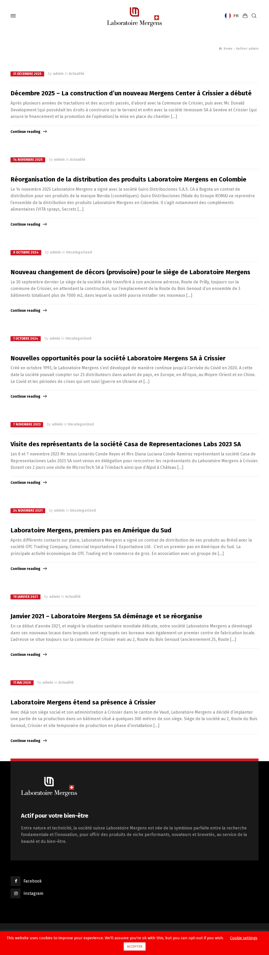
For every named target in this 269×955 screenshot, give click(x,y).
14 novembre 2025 (28, 160)
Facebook (32, 881)
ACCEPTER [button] (134, 946)
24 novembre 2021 (28, 510)
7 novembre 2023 (26, 424)
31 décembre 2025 (27, 74)
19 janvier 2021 (25, 597)
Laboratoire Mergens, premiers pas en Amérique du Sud (91, 530)
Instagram (33, 893)
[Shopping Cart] (245, 16)
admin (58, 73)
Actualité (76, 73)
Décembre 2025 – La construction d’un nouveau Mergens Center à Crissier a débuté (131, 93)
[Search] (254, 16)
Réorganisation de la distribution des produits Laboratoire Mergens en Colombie (128, 179)
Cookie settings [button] (243, 938)
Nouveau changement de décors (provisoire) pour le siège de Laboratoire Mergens (130, 272)
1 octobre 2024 (25, 338)
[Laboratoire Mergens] (134, 16)
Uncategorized (79, 252)
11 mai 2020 (22, 682)
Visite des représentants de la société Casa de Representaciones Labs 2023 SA (126, 444)
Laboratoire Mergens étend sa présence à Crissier (83, 702)
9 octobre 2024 (26, 252)
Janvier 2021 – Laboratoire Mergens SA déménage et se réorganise (106, 616)
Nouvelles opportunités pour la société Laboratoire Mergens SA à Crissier (118, 358)
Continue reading (25, 131)
